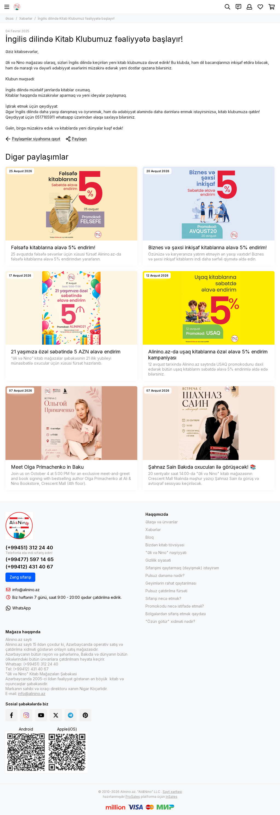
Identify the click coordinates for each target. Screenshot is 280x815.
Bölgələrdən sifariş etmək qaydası (175, 613)
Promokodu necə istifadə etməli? (174, 606)
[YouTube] (41, 715)
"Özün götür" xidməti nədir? (170, 621)
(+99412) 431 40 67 (29, 567)
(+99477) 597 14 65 (29, 559)
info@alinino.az (26, 589)
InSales (171, 797)
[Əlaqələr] (238, 7)
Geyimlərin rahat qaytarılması (170, 583)
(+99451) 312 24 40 (29, 547)
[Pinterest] (85, 715)
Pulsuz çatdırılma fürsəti (166, 590)
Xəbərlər (25, 18)
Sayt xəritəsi (172, 792)
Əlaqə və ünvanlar (161, 522)
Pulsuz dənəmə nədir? (165, 575)
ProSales (133, 797)
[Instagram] (26, 715)
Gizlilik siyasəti (158, 560)
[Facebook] (11, 715)
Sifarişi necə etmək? (163, 598)
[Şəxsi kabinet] (249, 7)
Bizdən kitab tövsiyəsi (164, 545)
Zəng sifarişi (20, 577)
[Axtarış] (227, 7)
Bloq (149, 537)
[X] (56, 715)
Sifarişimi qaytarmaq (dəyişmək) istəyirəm (182, 567)
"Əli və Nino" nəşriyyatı (165, 552)
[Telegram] (71, 715)
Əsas (9, 18)
